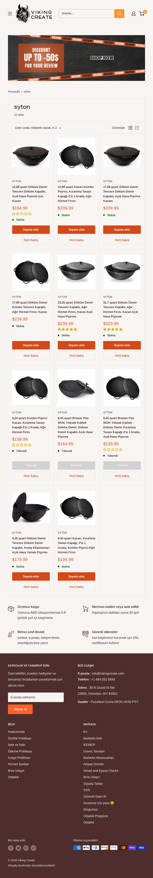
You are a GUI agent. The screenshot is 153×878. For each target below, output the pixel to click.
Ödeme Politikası (20, 751)
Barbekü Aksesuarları (98, 757)
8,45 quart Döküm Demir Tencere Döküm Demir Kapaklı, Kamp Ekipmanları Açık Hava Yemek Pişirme (31, 545)
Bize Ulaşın (16, 770)
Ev (85, 731)
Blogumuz (90, 809)
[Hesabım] (134, 13)
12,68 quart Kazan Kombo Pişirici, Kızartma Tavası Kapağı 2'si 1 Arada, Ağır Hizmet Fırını (76, 193)
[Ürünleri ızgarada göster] (130, 128)
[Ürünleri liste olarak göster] (137, 128)
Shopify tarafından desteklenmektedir (31, 865)
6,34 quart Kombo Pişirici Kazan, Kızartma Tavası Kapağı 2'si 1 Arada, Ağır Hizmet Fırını (29, 425)
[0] (141, 13)
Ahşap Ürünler (93, 764)
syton (27, 91)
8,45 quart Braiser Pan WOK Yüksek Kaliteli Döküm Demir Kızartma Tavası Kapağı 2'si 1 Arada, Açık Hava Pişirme (121, 427)
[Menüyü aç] (10, 13)
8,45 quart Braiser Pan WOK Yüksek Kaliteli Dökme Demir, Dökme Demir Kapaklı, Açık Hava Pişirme (75, 427)
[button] (22, 213)
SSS (86, 790)
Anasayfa (14, 91)
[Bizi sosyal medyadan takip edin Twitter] (18, 848)
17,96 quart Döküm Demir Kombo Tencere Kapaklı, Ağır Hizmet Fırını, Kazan (29, 307)
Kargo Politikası (19, 757)
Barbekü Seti (92, 738)
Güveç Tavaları (94, 751)
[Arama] (119, 13)
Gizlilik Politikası (19, 738)
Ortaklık (13, 777)
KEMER (89, 744)
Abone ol (20, 709)
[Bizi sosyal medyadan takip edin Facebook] (11, 848)
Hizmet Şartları (18, 764)
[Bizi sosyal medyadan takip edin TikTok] (33, 848)
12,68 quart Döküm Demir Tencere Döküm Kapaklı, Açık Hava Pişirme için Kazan (29, 193)
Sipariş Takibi (93, 783)
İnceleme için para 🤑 (98, 803)
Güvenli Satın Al (94, 796)
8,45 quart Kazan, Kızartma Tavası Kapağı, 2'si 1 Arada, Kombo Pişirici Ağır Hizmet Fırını (76, 545)
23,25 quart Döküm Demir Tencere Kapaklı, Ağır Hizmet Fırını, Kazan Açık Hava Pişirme (75, 309)
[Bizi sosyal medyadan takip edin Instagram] (26, 848)
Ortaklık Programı (95, 816)
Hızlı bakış (31, 240)
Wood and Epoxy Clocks (100, 770)
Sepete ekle (31, 229)
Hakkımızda (16, 731)
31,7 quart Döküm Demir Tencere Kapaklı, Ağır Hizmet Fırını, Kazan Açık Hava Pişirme (120, 309)
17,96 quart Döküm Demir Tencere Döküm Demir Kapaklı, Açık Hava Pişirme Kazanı (121, 193)
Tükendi (30, 465)
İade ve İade (16, 744)
